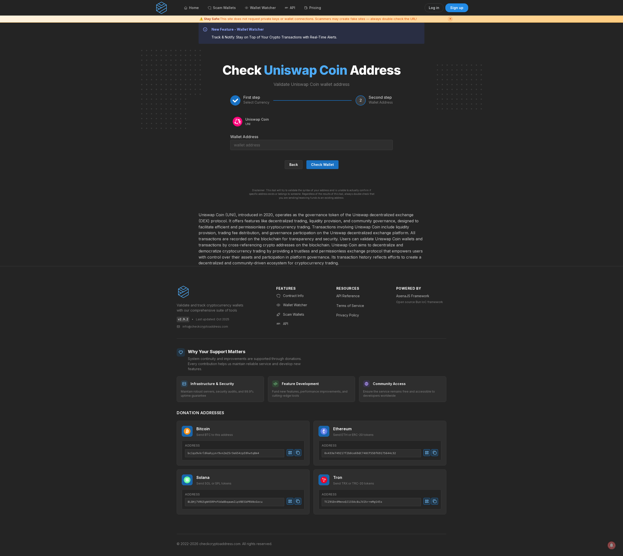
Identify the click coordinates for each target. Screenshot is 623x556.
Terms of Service (350, 306)
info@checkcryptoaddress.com (205, 326)
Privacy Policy (347, 315)
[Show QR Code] (290, 452)
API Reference (348, 296)
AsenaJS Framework (412, 296)
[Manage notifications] (611, 545)
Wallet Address (244, 136)
